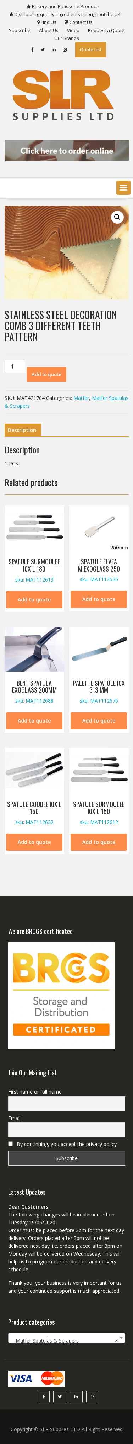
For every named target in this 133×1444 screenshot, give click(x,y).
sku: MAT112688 (34, 691)
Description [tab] (22, 430)
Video (73, 30)
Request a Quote (106, 30)
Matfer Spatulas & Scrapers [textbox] (64, 1340)
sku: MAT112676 (99, 691)
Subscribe (20, 30)
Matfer (81, 398)
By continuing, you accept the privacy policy (66, 1144)
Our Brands (66, 38)
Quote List (90, 49)
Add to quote (46, 374)
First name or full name (35, 1091)
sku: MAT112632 (34, 812)
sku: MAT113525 (99, 570)
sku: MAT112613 (34, 570)
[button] (123, 188)
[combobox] (66, 1338)
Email (14, 1118)
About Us (49, 30)
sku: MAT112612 (98, 812)
